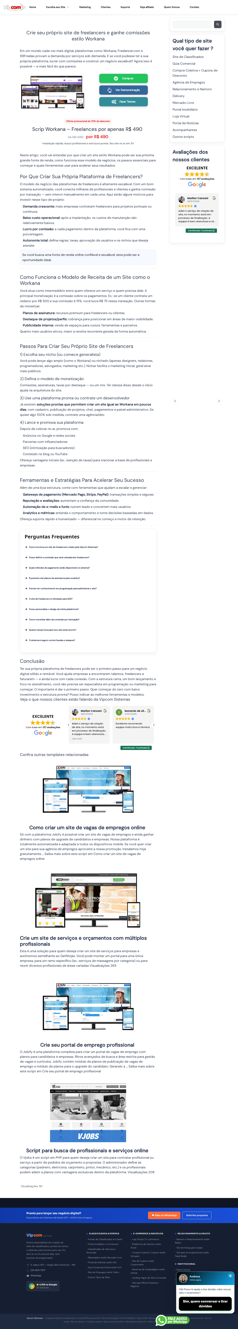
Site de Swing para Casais (189, 1247)
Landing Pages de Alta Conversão (149, 1277)
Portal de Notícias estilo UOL (102, 1262)
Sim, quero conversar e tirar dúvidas (205, 1303)
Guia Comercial (184, 63)
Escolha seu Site (55, 7)
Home (32, 7)
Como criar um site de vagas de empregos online (87, 827)
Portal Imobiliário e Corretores (103, 1244)
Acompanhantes (185, 130)
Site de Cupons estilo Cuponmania (142, 1263)
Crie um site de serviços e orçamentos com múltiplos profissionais (83, 941)
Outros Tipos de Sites (99, 1277)
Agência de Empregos (189, 82)
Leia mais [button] (77, 738)
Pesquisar (218, 25)
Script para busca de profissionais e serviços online (87, 1150)
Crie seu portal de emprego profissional (87, 1045)
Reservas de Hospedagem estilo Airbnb (148, 1271)
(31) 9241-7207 (38, 1270)
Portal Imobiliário (185, 109)
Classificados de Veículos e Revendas (101, 1251)
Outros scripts (183, 137)
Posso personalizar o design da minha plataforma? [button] (54, 609)
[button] (153, 724)
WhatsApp (36, 1275)
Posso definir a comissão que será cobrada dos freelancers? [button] (59, 557)
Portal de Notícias (186, 123)
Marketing (85, 7)
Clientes (106, 7)
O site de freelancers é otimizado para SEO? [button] (51, 598)
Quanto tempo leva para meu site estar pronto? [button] (52, 630)
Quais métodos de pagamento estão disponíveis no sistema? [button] (59, 567)
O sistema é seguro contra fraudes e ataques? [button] (52, 640)
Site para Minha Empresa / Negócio (145, 1284)
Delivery (179, 96)
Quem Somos (172, 7)
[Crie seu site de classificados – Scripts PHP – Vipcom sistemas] (14, 7)
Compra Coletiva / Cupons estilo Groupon (148, 1254)
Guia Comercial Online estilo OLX (104, 1267)
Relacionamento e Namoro (192, 89)
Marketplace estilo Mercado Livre (105, 1257)
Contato (194, 7)
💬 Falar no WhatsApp (164, 1215)
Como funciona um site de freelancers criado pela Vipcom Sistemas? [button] (63, 547)
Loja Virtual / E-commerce (145, 1239)
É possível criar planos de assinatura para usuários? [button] (54, 578)
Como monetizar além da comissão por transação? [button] (54, 619)
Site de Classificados (188, 57)
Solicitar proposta (197, 1215)
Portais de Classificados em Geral (105, 1239)
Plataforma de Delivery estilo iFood (146, 1246)
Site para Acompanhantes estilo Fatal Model (192, 1254)
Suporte (125, 7)
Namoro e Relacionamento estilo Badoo (192, 1241)
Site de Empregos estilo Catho (103, 1272)
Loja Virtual (181, 116)
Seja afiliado (147, 7)
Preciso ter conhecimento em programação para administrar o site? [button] (63, 588)
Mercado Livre (183, 103)
